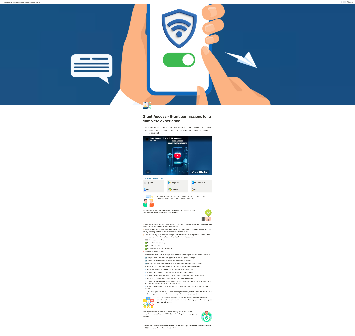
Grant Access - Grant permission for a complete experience (22, 2)
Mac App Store (199, 183)
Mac (147, 189)
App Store (149, 183)
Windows (174, 189)
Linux (196, 189)
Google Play (175, 183)
